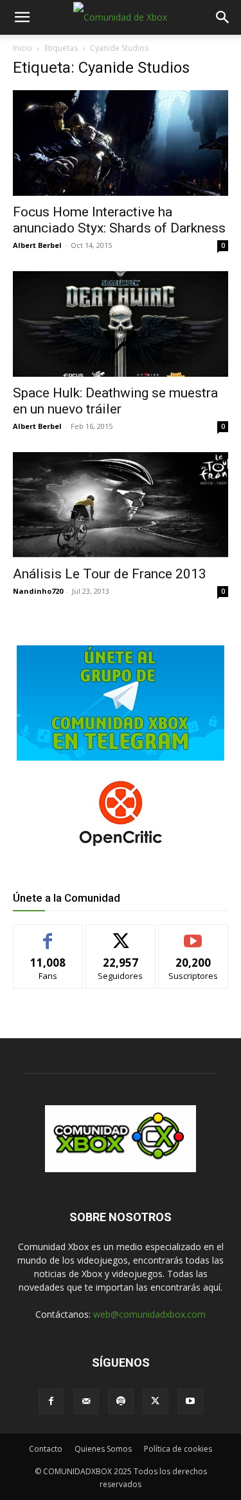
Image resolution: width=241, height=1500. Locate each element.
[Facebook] (51, 1401)
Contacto (45, 1448)
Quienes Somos (103, 1448)
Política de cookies (178, 1448)
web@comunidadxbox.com (149, 1314)
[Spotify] (121, 1401)
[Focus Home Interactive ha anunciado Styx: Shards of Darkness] (120, 143)
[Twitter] (155, 1401)
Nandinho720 (38, 591)
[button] (21, 17)
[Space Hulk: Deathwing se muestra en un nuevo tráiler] (120, 324)
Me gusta (47, 934)
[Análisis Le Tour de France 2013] (120, 505)
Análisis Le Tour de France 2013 (109, 574)
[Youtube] (190, 1401)
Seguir (120, 934)
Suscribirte (193, 934)
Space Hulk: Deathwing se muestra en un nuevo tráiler (115, 401)
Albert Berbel (37, 245)
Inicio (22, 48)
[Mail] (86, 1401)
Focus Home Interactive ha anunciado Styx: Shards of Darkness (119, 220)
